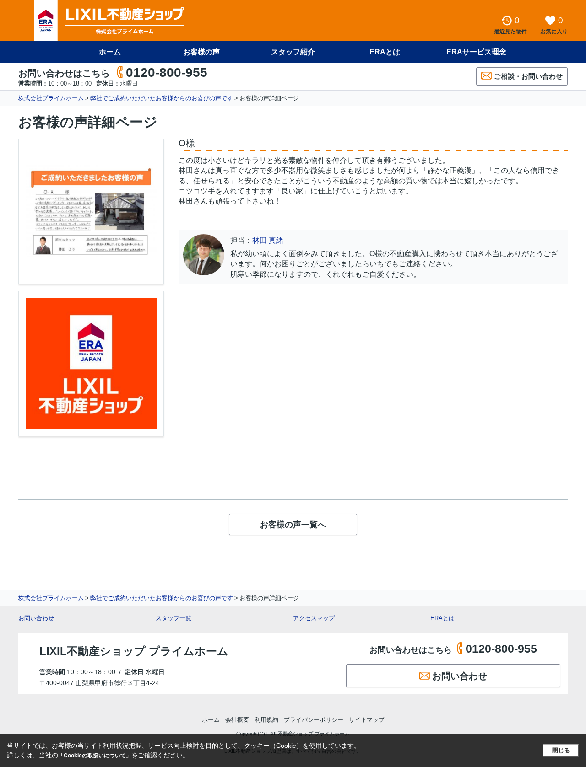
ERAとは (384, 52)
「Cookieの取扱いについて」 (94, 755)
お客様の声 (201, 52)
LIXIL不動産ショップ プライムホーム (133, 651)
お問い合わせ (36, 618)
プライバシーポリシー (313, 719)
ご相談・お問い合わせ (528, 76)
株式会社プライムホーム (51, 98)
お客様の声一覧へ (293, 524)
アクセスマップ (314, 618)
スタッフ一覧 (173, 618)
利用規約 (266, 719)
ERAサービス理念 (476, 52)
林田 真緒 (267, 240)
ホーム (110, 52)
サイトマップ (367, 719)
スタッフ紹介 (293, 52)
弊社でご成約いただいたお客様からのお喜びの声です (161, 98)
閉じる (561, 750)
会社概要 (237, 719)
